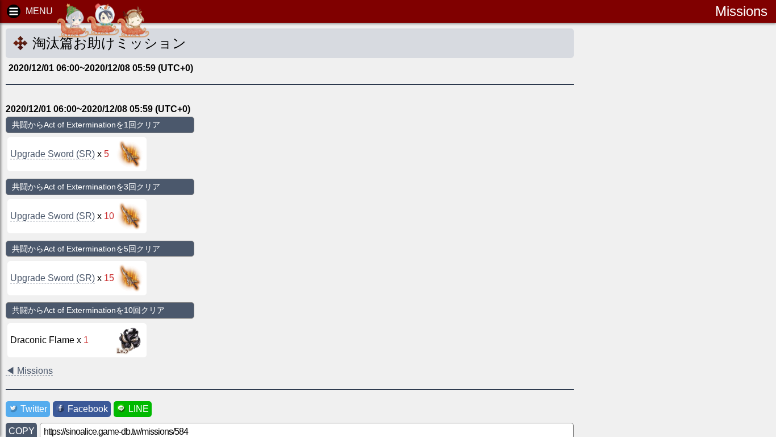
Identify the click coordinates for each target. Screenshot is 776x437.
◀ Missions (29, 371)
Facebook (88, 409)
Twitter (33, 409)
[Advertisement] (679, 205)
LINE (138, 409)
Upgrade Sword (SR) (52, 154)
